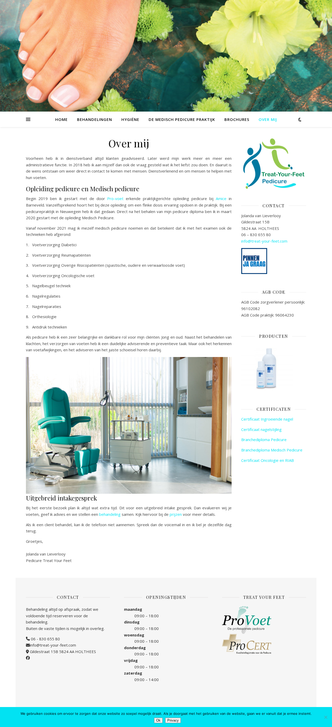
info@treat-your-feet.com (264, 241)
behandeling (110, 514)
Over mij (268, 119)
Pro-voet (115, 198)
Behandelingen (94, 119)
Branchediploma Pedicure (264, 439)
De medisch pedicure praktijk (182, 119)
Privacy (173, 720)
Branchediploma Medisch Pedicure (271, 449)
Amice (221, 198)
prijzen (176, 514)
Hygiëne (130, 119)
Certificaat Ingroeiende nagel (267, 419)
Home (61, 119)
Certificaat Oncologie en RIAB (267, 460)
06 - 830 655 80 (45, 638)
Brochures (236, 119)
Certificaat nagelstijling (261, 429)
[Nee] (325, 717)
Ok (158, 720)
